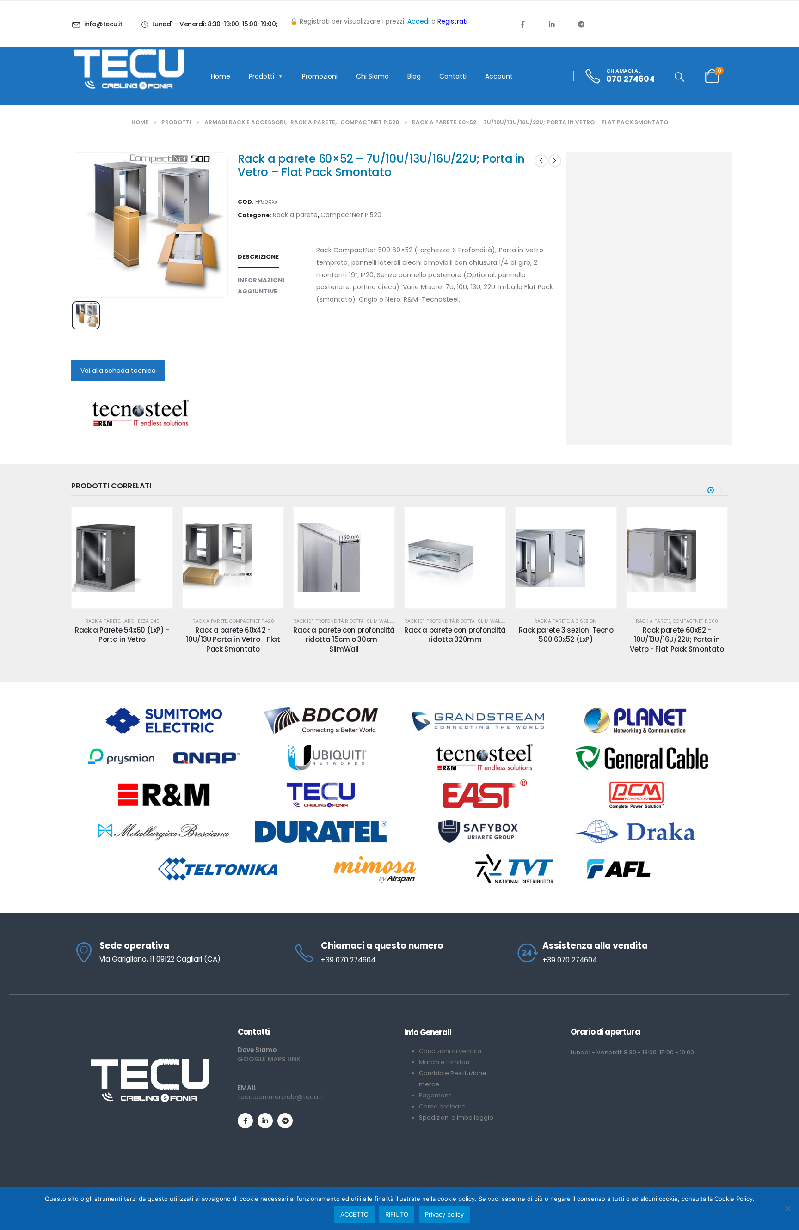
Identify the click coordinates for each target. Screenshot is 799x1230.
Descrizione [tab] (258, 256)
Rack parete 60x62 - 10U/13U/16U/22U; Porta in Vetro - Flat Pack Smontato (677, 639)
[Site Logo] (129, 69)
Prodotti (261, 76)
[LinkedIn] (551, 24)
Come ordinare (442, 1106)
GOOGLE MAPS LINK (269, 1059)
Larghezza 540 (141, 621)
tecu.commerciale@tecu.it (281, 1097)
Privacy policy (444, 1214)
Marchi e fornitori (444, 1062)
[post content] (122, 557)
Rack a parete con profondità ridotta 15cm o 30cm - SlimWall (344, 639)
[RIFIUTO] (787, 1208)
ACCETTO (354, 1214)
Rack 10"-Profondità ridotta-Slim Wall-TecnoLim (355, 621)
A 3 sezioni (584, 621)
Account (499, 76)
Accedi (418, 21)
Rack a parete (295, 214)
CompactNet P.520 (350, 214)
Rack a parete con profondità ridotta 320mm (455, 634)
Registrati (452, 21)
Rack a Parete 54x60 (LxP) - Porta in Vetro (122, 634)
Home (220, 76)
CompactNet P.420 (251, 621)
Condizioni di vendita (450, 1051)
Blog (414, 76)
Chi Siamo (372, 76)
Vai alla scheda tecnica (118, 370)
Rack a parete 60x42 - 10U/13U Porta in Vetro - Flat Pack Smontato (233, 639)
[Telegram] (581, 24)
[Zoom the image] (149, 1062)
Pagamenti (435, 1095)
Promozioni (320, 76)
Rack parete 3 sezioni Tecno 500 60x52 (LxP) (566, 634)
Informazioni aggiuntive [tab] (261, 286)
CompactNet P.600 (695, 621)
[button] (679, 77)
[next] (554, 160)
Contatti (453, 76)
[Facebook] (522, 24)
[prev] (541, 160)
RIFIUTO (396, 1214)
